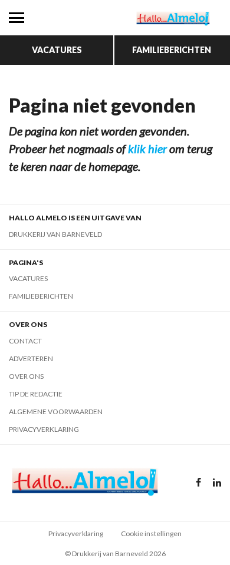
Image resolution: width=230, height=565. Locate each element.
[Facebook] (198, 483)
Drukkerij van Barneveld (55, 234)
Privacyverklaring (44, 429)
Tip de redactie (36, 393)
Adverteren (31, 358)
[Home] (172, 18)
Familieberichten (171, 50)
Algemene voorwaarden (56, 411)
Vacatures (57, 50)
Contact (25, 340)
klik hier (147, 148)
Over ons (26, 376)
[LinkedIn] (217, 483)
